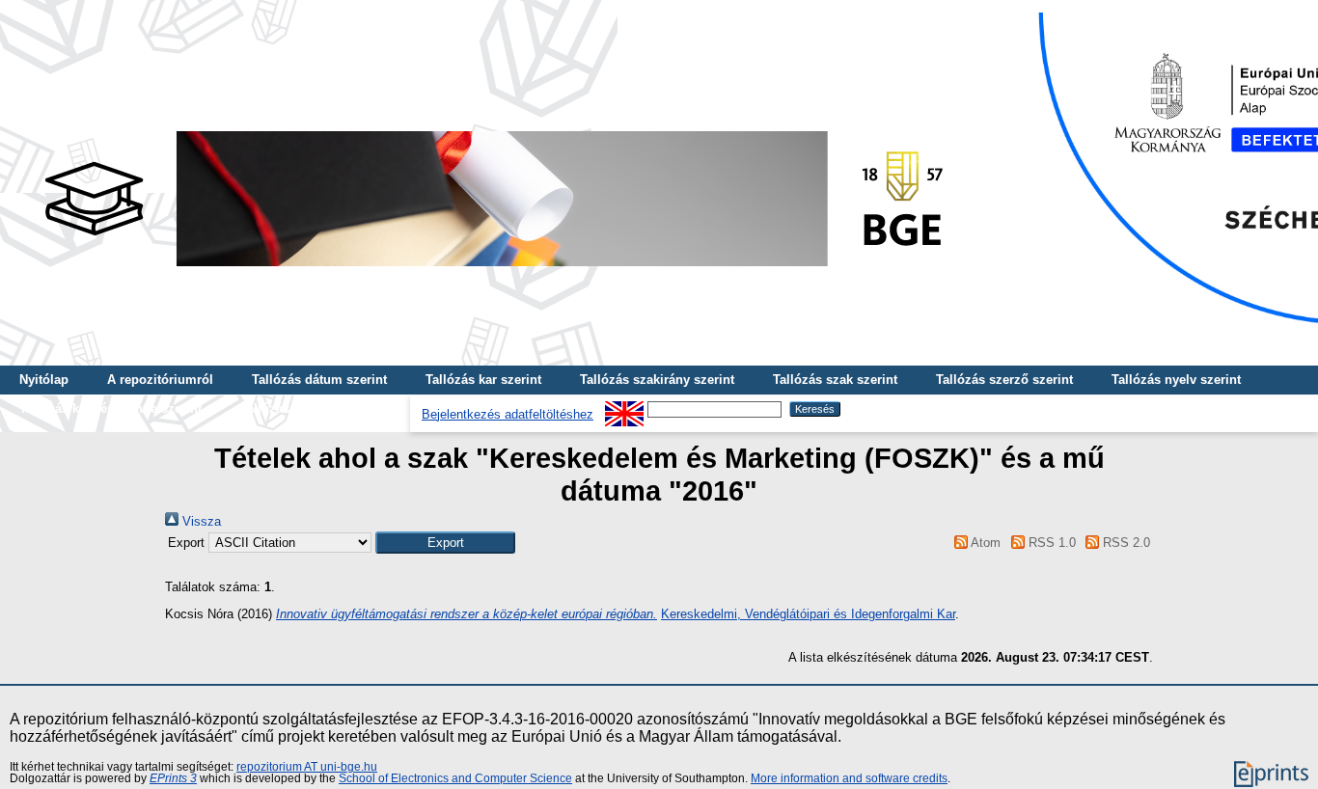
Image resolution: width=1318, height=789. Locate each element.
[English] (624, 408)
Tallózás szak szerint (835, 379)
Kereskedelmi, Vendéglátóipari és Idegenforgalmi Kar (808, 614)
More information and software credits (849, 778)
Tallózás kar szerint (483, 379)
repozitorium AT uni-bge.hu (306, 767)
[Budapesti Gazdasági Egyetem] (493, 271)
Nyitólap (44, 379)
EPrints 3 (173, 778)
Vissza (199, 521)
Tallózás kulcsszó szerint (315, 408)
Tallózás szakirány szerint (657, 379)
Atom (984, 542)
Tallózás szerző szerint (1004, 379)
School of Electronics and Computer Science (455, 778)
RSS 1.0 (1050, 542)
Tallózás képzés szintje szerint (110, 408)
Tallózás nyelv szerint (1176, 379)
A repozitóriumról (160, 379)
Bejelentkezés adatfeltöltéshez (507, 414)
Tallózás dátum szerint (319, 379)
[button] (445, 542)
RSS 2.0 (1124, 542)
